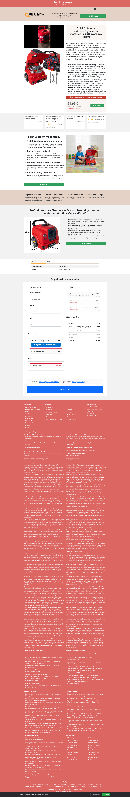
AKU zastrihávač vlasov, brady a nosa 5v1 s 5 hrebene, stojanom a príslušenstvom (44, 762)
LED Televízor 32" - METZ (74, 659)
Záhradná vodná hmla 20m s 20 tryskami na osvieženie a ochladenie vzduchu (41, 751)
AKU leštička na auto (73, 684)
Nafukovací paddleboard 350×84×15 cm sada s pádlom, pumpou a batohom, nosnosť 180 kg (44, 703)
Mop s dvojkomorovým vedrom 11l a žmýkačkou (81, 698)
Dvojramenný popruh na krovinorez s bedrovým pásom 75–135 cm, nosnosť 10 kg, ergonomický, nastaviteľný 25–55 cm (43, 724)
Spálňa (69, 750)
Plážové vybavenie (93, 740)
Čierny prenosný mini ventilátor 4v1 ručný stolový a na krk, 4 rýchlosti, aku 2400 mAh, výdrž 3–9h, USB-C (42, 731)
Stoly (50, 786)
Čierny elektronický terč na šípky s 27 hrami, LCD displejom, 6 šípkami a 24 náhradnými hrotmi (42, 662)
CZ (92, 9)
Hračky (69, 407)
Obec (31, 318)
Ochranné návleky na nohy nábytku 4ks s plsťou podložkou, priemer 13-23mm (84, 663)
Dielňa (48, 417)
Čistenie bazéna (55, 784)
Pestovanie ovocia (72, 742)
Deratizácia (90, 784)
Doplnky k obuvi (92, 738)
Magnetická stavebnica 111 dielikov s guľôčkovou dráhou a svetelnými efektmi (42, 666)
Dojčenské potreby (93, 752)
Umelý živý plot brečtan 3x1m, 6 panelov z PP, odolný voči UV (42, 755)
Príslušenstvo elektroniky (54, 789)
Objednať (94, 16)
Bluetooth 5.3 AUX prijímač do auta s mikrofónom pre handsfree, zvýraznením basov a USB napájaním (85, 680)
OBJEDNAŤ (65, 389)
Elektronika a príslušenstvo (54, 419)
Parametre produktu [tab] (38, 262)
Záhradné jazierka (93, 742)
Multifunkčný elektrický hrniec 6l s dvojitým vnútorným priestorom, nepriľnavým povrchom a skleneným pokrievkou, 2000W (42, 775)
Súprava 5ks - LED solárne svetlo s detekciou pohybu (82, 666)
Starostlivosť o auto (93, 755)
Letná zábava (99, 784)
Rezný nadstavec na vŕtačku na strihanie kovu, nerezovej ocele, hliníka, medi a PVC (43, 770)
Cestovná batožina (93, 757)
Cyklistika (49, 414)
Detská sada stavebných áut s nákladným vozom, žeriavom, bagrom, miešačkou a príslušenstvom (42, 677)
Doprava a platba (30, 423)
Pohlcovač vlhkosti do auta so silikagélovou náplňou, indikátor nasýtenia (85, 721)
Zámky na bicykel (78, 789)
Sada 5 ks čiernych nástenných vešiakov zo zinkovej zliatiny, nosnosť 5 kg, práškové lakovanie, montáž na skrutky (42, 707)
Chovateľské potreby (52, 412)
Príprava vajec (71, 738)
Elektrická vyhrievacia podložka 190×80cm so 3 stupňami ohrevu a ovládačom (44, 743)
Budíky (90, 759)
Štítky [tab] (49, 262)
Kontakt (27, 425)
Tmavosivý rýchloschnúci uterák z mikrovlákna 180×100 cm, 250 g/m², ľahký (43, 720)
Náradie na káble (72, 747)
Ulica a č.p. (33, 312)
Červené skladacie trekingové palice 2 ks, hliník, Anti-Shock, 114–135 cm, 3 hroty (85, 725)
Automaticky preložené (30, 124)
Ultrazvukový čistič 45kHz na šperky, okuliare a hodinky (82, 673)
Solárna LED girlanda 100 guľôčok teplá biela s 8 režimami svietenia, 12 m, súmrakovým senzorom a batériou (83, 716)
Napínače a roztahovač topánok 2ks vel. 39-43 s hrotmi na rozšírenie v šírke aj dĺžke (41, 758)
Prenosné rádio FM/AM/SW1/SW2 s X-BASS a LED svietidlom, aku (43, 728)
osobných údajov (78, 382)
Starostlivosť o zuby (41, 786)
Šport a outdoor (71, 414)
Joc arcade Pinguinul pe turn (33, 683)
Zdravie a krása (71, 419)
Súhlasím (106, 794)
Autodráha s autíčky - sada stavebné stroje (37, 674)
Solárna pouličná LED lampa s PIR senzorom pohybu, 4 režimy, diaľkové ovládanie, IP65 (43, 747)
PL (97, 9)
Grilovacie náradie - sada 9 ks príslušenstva (79, 657)
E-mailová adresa (35, 299)
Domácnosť (49, 407)
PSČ (31, 325)
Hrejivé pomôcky (93, 786)
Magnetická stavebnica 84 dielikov (35, 681)
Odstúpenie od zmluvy (31, 414)
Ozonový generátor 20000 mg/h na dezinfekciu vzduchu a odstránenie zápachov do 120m (41, 738)
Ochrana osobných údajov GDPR (32, 410)
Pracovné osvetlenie (73, 740)
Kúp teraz (45, 184)
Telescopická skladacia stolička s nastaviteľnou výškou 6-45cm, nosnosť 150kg (85, 710)
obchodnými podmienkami (49, 382)
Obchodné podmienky (31, 407)
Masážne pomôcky (58, 786)
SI (102, 9)
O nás (27, 428)
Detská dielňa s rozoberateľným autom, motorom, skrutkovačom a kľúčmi (85, 654)
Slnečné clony (71, 757)
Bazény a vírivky (32, 784)
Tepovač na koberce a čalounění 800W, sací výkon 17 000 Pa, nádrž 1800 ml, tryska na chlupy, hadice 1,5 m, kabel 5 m (84, 701)
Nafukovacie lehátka (43, 784)
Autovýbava (64, 784)
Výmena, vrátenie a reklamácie (30, 419)
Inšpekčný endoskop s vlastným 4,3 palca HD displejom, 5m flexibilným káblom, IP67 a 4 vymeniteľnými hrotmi (84, 676)
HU (100, 9)
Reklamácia (28, 416)
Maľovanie (72, 784)
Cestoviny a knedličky (94, 745)
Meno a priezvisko (35, 292)
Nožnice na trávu (29, 786)
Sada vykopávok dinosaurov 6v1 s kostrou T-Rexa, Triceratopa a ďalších (43, 654)
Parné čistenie (92, 750)
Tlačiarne (83, 786)
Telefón (32, 305)
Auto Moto (49, 409)
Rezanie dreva (92, 747)
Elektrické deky (75, 786)
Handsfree (70, 755)
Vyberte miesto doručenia (46, 345)
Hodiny (67, 786)
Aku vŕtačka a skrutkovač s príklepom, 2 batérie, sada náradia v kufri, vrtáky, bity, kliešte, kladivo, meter (43, 699)
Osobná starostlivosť (73, 759)
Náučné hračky (81, 784)
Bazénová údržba (67, 789)
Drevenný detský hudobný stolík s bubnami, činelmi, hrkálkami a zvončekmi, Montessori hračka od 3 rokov (43, 658)
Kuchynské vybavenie (73, 745)
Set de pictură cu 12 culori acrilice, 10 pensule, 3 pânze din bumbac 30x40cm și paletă (41, 670)
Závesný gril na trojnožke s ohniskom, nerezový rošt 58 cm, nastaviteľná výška (42, 716)
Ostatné (69, 409)
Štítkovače (102, 786)
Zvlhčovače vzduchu (72, 752)
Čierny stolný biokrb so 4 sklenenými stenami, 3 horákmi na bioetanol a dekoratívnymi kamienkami (84, 706)
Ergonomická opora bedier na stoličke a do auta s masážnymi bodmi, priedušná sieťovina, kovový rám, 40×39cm (84, 669)
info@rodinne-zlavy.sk (65, 17)
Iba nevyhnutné (96, 794)
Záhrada (69, 417)
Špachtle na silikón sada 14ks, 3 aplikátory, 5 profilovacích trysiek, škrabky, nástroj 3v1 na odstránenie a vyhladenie (44, 695)
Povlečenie (70, 412)
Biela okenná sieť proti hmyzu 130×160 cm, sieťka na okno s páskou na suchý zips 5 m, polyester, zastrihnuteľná (84, 729)
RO (104, 9)
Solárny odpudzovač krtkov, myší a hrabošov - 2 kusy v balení (84, 713)
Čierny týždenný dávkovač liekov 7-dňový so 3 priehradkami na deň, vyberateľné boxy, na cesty (85, 695)
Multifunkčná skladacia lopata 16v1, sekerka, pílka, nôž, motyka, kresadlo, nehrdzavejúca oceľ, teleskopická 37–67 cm (43, 712)
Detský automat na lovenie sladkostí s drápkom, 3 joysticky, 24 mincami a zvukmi (43, 686)
